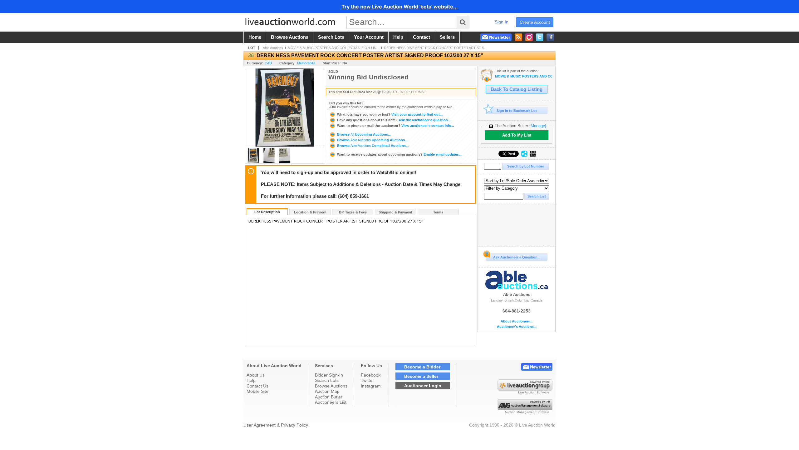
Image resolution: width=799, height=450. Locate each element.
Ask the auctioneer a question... (394, 120)
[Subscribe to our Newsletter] (496, 37)
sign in (501, 21)
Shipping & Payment (395, 212)
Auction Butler (328, 396)
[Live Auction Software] (525, 389)
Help (251, 380)
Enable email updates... (399, 154)
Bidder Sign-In (329, 375)
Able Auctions (273, 48)
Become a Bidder (422, 366)
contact (421, 37)
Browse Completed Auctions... (372, 146)
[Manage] (537, 125)
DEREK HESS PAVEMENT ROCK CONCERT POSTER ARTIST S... (435, 48)
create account (535, 22)
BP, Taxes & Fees (353, 212)
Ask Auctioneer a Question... (516, 257)
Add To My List (516, 135)
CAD (268, 63)
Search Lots (327, 380)
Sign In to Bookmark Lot (517, 110)
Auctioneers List (330, 402)
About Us (256, 375)
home (254, 37)
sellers (447, 37)
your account (369, 37)
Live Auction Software (533, 392)
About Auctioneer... (516, 321)
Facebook (370, 375)
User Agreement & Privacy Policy (275, 425)
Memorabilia (306, 63)
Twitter (367, 380)
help (398, 37)
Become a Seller (421, 376)
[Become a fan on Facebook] (550, 37)
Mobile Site (257, 391)
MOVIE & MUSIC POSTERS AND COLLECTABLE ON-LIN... (333, 48)
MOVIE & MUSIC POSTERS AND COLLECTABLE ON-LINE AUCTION (523, 76)
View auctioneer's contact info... (395, 126)
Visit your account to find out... (390, 114)
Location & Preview (310, 212)
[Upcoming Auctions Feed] (518, 37)
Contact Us (257, 385)
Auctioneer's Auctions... (517, 326)
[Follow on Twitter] (539, 37)
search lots (331, 37)
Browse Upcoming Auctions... (363, 134)
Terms (438, 212)
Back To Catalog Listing (516, 89)
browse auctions (289, 37)
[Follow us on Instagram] (529, 37)
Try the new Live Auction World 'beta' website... (399, 6)
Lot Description (267, 212)
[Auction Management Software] (525, 408)
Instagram (371, 385)
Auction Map (327, 391)
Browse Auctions (331, 385)
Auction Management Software (527, 412)
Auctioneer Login (422, 385)
